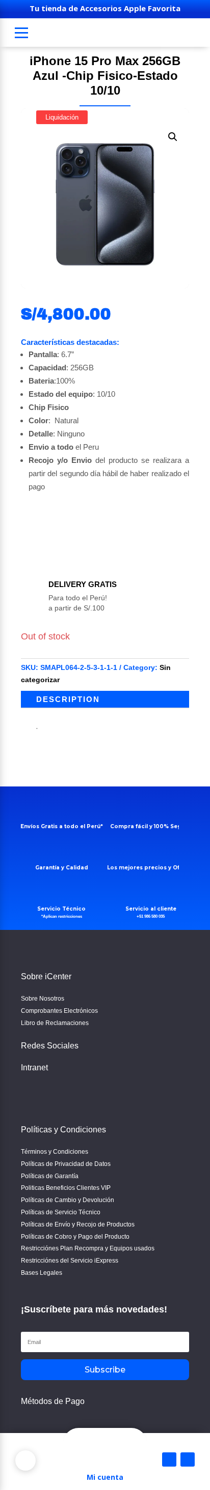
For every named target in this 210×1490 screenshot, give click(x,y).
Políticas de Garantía (49, 1176)
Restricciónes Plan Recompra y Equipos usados (87, 1248)
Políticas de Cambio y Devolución (67, 1200)
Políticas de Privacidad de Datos (66, 1163)
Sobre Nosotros (42, 998)
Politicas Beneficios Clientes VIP (66, 1187)
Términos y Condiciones (54, 1151)
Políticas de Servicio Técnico (60, 1212)
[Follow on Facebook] (31, 1094)
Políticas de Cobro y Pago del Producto (75, 1236)
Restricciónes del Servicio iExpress (69, 1260)
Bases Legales (41, 1272)
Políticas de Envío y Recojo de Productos (78, 1224)
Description (68, 699)
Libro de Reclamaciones (55, 1023)
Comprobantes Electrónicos (59, 1010)
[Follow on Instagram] (55, 1094)
